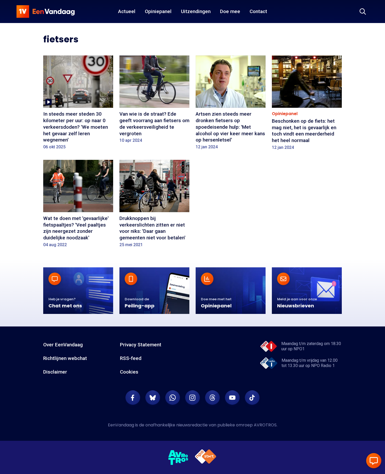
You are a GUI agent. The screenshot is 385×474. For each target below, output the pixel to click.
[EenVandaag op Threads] (212, 397)
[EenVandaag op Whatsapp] (172, 397)
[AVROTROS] (178, 457)
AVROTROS (265, 425)
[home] (45, 11)
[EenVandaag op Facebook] (132, 397)
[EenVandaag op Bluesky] (152, 397)
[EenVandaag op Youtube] (232, 397)
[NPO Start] (206, 457)
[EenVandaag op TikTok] (252, 397)
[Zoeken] (362, 11)
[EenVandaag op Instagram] (192, 397)
